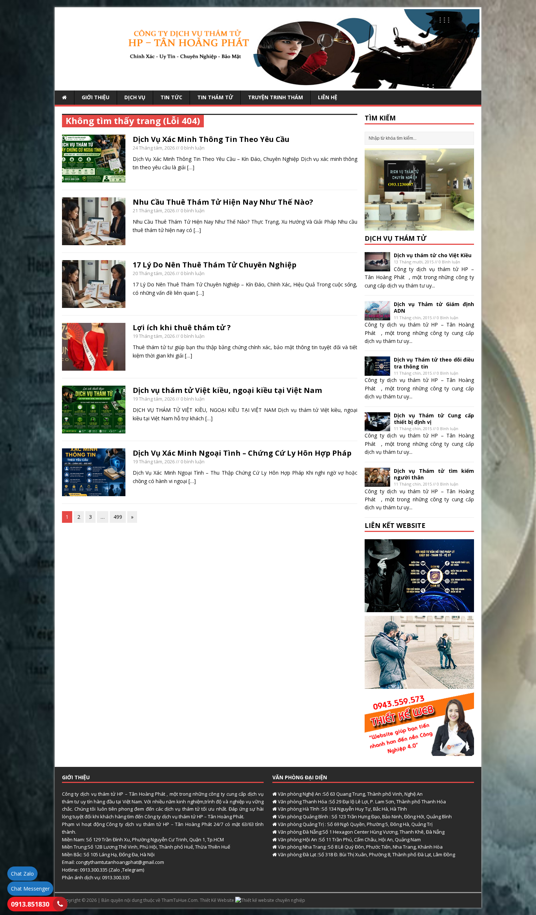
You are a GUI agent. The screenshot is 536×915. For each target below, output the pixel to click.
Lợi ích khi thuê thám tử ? (182, 327)
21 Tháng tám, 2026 (154, 210)
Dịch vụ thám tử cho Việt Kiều (432, 255)
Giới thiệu (95, 97)
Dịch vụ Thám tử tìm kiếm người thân (434, 474)
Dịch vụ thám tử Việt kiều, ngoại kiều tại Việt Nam (227, 390)
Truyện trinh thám (275, 97)
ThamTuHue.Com (180, 900)
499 (117, 516)
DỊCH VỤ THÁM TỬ (396, 238)
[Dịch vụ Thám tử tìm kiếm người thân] (377, 482)
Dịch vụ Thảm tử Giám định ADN (434, 307)
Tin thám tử (215, 97)
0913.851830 (30, 904)
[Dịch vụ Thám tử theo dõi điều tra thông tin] (377, 371)
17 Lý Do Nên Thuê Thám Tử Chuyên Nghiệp (214, 265)
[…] (190, 167)
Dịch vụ (134, 97)
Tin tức (171, 97)
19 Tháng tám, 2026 (154, 336)
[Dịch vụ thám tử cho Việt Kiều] (377, 267)
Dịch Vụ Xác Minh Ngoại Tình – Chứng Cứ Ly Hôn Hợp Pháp (242, 453)
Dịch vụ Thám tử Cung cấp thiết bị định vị (434, 418)
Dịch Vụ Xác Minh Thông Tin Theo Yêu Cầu (211, 139)
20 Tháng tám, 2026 (154, 273)
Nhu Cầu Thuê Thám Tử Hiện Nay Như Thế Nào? (223, 202)
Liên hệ (327, 97)
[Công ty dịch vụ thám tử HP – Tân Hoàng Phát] (268, 84)
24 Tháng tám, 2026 (154, 147)
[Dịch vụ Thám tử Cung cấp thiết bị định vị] (377, 427)
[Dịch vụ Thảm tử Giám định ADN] (377, 316)
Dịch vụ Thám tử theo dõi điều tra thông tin (434, 363)
